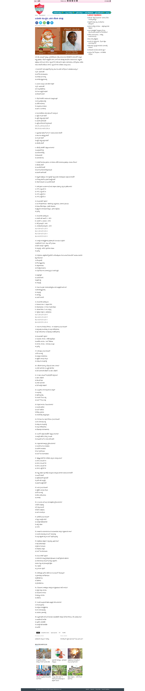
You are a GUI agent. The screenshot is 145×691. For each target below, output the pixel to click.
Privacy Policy (98, 689)
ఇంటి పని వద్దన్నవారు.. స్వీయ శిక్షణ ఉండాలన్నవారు (97, 42)
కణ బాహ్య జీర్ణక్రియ (93, 39)
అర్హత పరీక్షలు (69, 12)
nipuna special (54, 632)
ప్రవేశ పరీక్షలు (79, 12)
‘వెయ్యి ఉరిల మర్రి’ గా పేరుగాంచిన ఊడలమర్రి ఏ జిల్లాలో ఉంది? (58, 679)
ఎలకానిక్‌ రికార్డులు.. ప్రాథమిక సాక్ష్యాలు (59, 661)
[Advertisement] (26, 22)
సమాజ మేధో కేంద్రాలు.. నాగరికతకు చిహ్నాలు (97, 53)
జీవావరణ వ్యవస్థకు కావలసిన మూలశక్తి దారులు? (98, 47)
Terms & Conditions (105, 689)
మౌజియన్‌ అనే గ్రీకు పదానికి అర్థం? (97, 50)
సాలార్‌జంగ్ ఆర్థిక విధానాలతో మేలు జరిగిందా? (71, 639)
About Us (87, 689)
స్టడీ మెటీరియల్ (99, 12)
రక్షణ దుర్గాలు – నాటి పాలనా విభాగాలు (75, 678)
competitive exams (45, 632)
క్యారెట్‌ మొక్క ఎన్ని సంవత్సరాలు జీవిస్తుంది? (96, 23)
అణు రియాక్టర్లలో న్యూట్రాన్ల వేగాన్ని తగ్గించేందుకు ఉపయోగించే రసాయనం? (98, 31)
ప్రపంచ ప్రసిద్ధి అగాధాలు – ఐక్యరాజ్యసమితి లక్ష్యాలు (99, 27)
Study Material (42, 15)
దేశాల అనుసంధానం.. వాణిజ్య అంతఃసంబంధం (96, 36)
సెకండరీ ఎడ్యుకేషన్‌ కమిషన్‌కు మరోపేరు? (43, 678)
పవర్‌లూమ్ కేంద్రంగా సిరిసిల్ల (42, 639)
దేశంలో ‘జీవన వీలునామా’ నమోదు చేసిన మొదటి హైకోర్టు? (99, 19)
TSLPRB (63, 632)
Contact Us (92, 689)
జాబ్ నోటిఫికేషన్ (89, 12)
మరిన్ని (107, 12)
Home (36, 15)
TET (59, 632)
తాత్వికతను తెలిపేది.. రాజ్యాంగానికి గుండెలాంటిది (43, 661)
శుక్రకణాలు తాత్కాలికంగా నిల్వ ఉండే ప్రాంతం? (74, 661)
